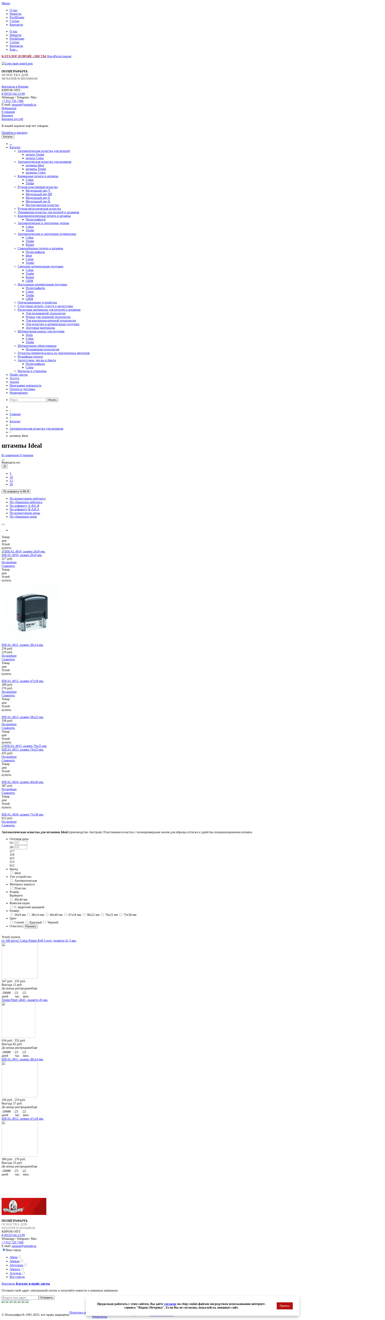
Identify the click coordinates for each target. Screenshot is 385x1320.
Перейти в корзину (15, 132)
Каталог (15, 147)
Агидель (15, 1273)
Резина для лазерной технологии (48, 317)
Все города (17, 1276)
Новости (15, 13)
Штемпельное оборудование (37, 345)
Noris (29, 335)
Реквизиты (99, 1316)
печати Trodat (35, 154)
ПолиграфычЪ (36, 219)
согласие (170, 1304)
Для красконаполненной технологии (51, 320)
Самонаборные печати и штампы (40, 248)
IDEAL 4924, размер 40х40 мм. (23, 782)
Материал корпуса (22, 884)
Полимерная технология (42, 349)
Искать (52, 399)
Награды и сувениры (32, 371)
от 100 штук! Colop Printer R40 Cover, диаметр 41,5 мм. (39, 940)
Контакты (16, 24)
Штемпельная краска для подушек (41, 331)
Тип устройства (20, 876)
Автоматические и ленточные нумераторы (47, 234)
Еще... (14, 49)
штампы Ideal (35, 165)
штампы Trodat (36, 169)
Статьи (14, 21)
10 (11, 477)
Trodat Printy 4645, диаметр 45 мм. (25, 1000)
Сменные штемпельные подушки (40, 266)
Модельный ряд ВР (39, 194)
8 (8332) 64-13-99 (13, 93)
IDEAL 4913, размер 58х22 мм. (23, 717)
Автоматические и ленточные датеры (43, 223)
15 (4, 466)
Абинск (15, 1269)
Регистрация (62, 56)
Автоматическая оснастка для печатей (44, 151)
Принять (285, 1305)
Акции (14, 382)
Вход (50, 56)
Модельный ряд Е (38, 197)
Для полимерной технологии (46, 313)
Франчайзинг (19, 392)
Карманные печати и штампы (38, 176)
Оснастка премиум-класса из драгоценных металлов (54, 353)
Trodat (30, 183)
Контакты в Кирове (15, 86)
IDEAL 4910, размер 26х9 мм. (22, 555)
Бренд (14, 869)
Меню (6, 3)
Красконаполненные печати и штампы (44, 216)
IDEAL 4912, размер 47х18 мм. (23, 681)
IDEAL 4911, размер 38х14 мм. (23, 645)
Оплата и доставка (22, 389)
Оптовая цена (19, 839)
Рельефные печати (30, 356)
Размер (17, 893)
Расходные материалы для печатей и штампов (49, 309)
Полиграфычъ (35, 252)
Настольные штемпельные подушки (42, 284)
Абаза (13, 1257)
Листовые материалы (40, 327)
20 (11, 484)
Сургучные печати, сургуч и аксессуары (45, 306)
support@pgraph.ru (24, 104)
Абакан (15, 1261)
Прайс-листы (19, 374)
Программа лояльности (26, 385)
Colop (29, 179)
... (11, 143)
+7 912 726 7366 (12, 101)
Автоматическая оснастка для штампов (44, 161)
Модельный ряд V (38, 190)
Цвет (13, 918)
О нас (13, 10)
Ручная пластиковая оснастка (38, 187)
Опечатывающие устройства (37, 302)
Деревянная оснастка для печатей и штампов (48, 212)
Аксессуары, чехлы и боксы (37, 360)
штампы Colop (36, 172)
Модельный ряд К (38, 201)
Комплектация (19, 903)
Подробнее (9, 562)
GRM (29, 280)
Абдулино (16, 1265)
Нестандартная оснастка (42, 205)
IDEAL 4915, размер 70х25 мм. (23, 749)
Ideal (29, 255)
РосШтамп (17, 17)
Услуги (14, 378)
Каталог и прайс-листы (33, 1283)
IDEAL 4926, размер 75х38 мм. (23, 814)
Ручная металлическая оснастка (39, 208)
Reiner (30, 244)
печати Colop (35, 158)
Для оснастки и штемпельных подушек (52, 324)
